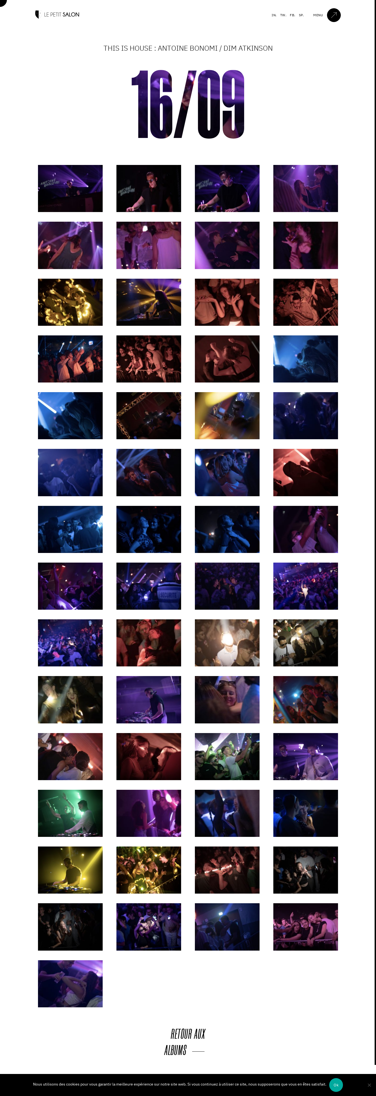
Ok (336, 1085)
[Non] (369, 1085)
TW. (283, 15)
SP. (301, 15)
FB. (292, 15)
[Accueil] (57, 17)
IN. (274, 15)
